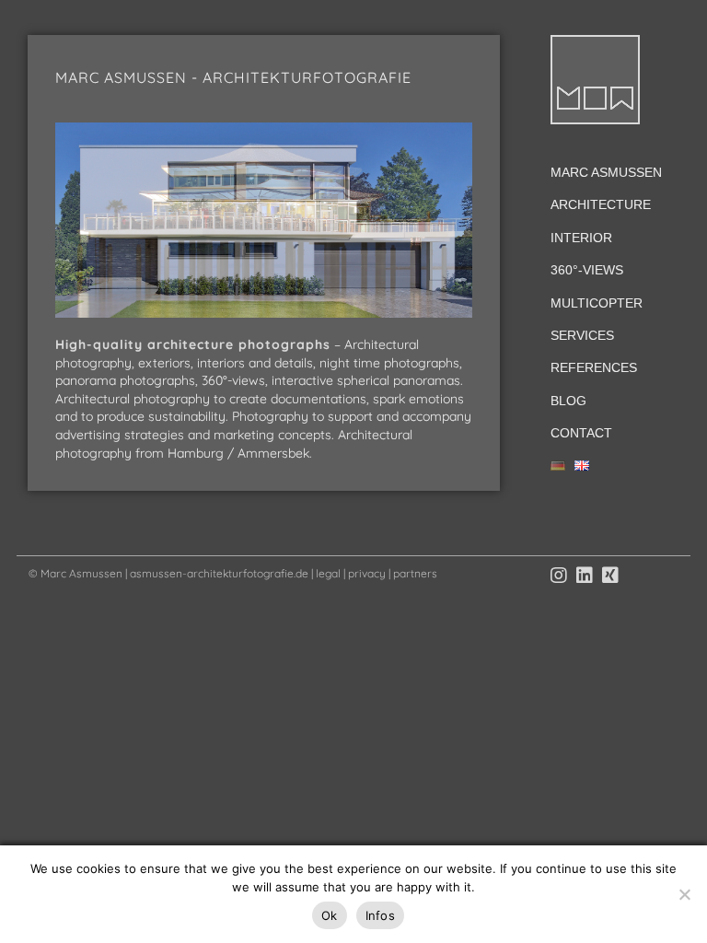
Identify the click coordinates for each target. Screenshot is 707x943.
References (594, 367)
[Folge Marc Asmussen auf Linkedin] (584, 575)
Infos (380, 915)
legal (328, 573)
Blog (568, 400)
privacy (367, 573)
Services (582, 335)
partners (415, 573)
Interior (581, 237)
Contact (581, 432)
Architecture (601, 204)
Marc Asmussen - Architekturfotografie (233, 77)
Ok (329, 915)
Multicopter (597, 303)
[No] (684, 894)
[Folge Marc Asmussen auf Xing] (610, 575)
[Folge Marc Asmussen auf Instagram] (559, 575)
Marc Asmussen (606, 172)
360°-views (587, 269)
